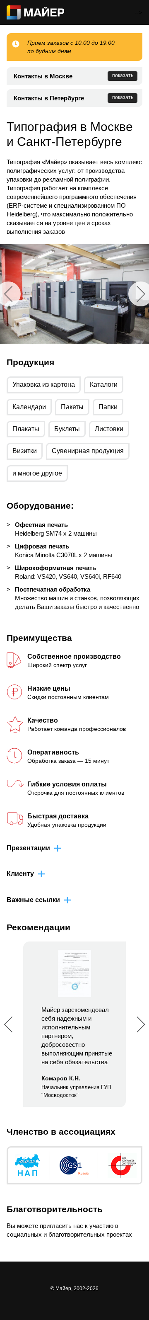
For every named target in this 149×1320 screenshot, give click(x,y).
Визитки (24, 450)
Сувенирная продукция (88, 450)
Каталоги (104, 384)
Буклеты (67, 428)
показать (122, 75)
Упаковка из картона (43, 384)
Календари (29, 406)
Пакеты (72, 406)
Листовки (109, 428)
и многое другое (37, 473)
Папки (108, 406)
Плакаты (25, 428)
